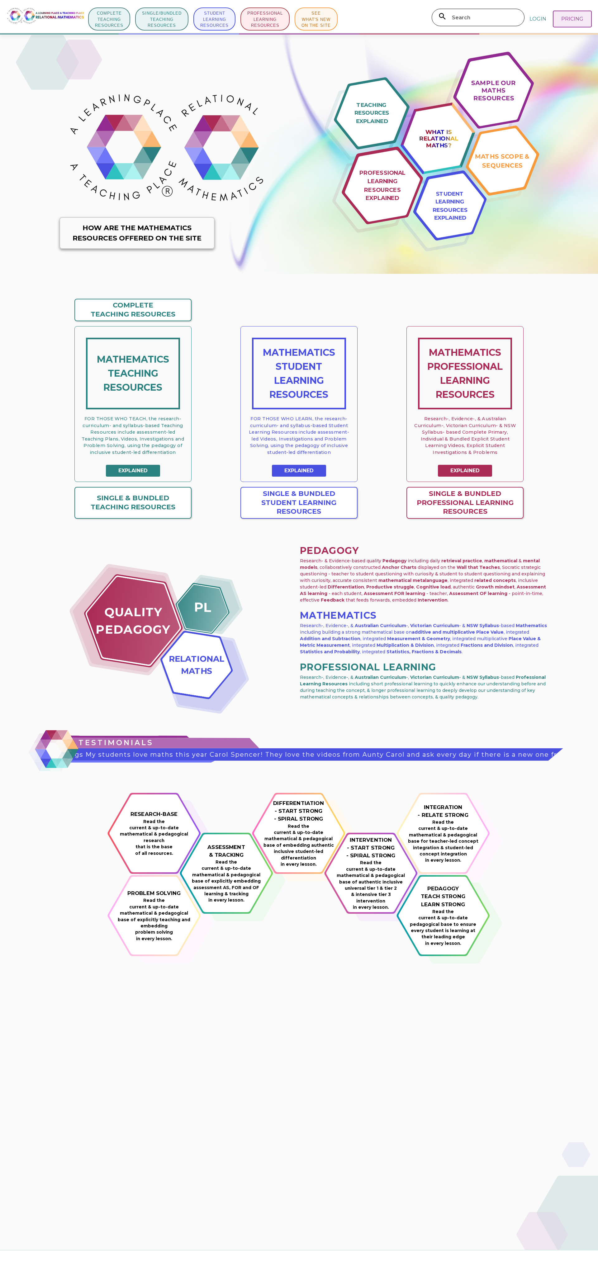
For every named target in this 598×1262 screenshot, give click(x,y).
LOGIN (537, 19)
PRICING (572, 19)
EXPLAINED (133, 471)
